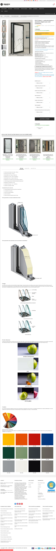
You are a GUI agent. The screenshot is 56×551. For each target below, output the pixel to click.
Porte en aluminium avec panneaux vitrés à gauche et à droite (35, 520)
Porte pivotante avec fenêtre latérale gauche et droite (48, 155)
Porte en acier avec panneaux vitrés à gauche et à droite (21, 520)
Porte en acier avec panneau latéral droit (21, 526)
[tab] (21, 168)
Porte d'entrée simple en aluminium (7, 508)
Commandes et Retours (41, 497)
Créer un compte (42, 0)
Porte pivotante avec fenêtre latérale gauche (48, 513)
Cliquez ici (37, 72)
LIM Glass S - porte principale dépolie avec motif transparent (8, 155)
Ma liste (30, 486)
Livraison (39, 486)
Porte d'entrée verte (4, 535)
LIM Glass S (46, 50)
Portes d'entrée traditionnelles (6, 537)
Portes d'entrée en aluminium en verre (6, 515)
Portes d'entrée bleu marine (6, 532)
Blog (38, 488)
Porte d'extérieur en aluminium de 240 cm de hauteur (30, 16)
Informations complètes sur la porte (43, 66)
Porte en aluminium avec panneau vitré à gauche (35, 514)
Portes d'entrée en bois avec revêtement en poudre (6, 542)
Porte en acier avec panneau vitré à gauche (21, 514)
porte (38, 39)
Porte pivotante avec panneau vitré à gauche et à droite (49, 519)
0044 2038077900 (4, 492)
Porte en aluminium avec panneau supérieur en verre (35, 511)
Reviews (27, 168)
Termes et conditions (41, 499)
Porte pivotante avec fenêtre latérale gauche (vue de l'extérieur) (21, 155)
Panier (30, 484)
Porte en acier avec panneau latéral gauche (21, 523)
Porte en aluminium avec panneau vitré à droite (35, 517)
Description (33, 168)
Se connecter (31, 482)
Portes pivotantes (4, 510)
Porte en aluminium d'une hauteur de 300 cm (7, 524)
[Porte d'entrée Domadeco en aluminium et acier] (5, 4)
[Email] (35, 131)
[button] (4, 23)
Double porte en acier (18, 528)
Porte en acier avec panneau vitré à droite (21, 517)
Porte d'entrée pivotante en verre (48, 510)
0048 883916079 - (6, 490)
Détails (21, 168)
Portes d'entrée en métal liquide (6, 539)
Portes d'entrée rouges (5, 530)
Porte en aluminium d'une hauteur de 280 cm (7, 521)
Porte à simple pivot (46, 508)
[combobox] (50, 14)
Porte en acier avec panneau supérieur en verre (20, 511)
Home (1, 16)
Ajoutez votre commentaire (49, 25)
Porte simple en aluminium (33, 508)
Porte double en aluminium (33, 522)
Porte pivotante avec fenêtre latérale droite (48, 516)
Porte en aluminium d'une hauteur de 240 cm (7, 518)
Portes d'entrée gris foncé (5, 526)
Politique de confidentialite (40, 494)
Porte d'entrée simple (15, 16)
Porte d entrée (6, 16)
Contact (39, 484)
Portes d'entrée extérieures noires (7, 528)
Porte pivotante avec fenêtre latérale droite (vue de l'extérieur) (35, 155)
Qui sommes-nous (41, 482)
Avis (38, 490)
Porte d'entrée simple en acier (6, 512)
